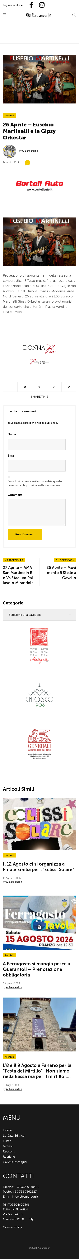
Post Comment (25, 534)
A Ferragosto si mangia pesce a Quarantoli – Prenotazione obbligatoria (36, 969)
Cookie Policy (12, 1227)
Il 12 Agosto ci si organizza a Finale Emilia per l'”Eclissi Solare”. (39, 866)
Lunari (7, 1141)
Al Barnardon (30, 150)
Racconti (9, 1151)
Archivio (9, 115)
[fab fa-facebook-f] (29, 5)
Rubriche (9, 1156)
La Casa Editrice (14, 1135)
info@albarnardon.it (25, 1196)
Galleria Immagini (15, 1162)
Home (7, 1130)
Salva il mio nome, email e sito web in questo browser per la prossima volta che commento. (36, 483)
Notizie (8, 1146)
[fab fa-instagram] (40, 5)
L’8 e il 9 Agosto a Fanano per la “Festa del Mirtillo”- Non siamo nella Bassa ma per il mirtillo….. (37, 1071)
